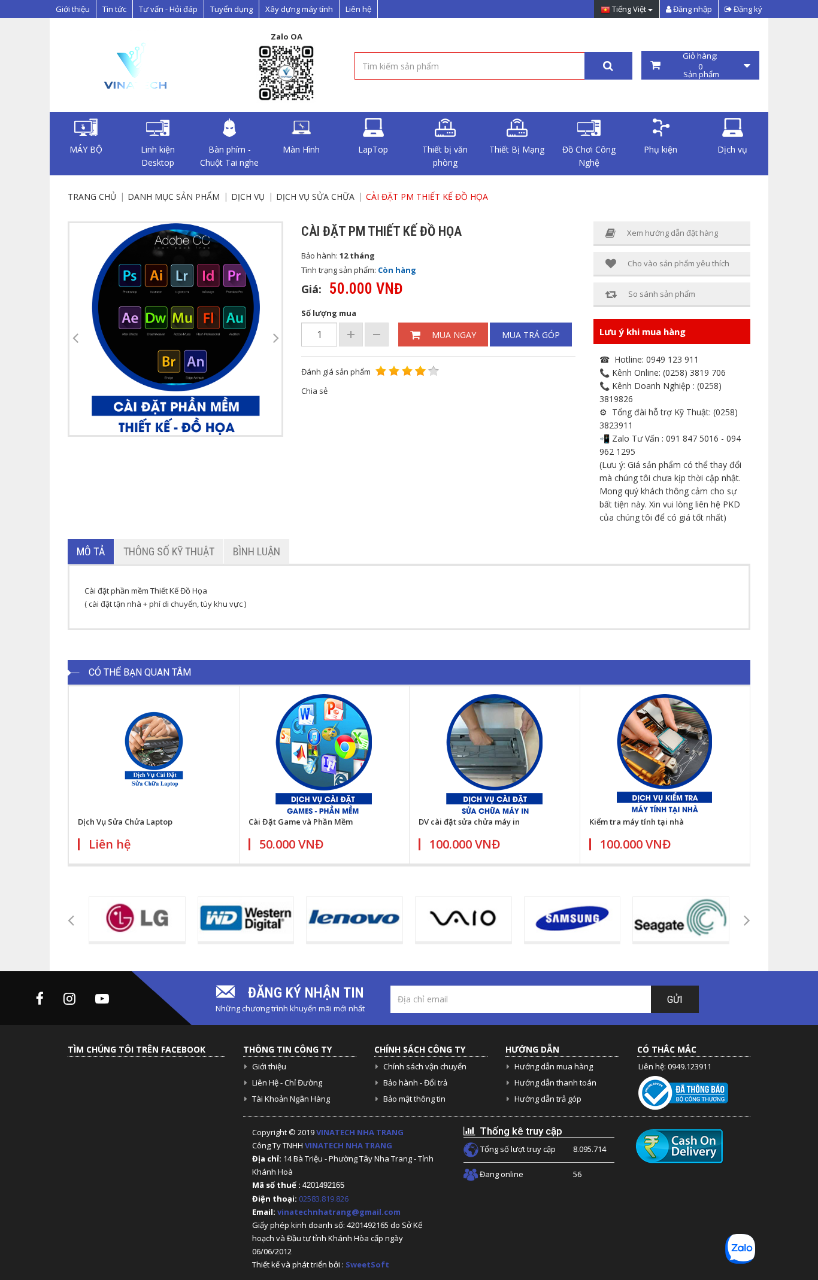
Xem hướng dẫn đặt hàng (672, 232)
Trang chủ (92, 196)
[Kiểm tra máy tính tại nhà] (665, 754)
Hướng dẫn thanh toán (555, 1082)
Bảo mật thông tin (414, 1098)
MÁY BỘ (85, 149)
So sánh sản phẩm (661, 293)
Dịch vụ (732, 149)
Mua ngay (454, 334)
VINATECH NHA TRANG (360, 1132)
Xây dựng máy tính (299, 9)
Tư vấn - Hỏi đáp (168, 9)
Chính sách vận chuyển (424, 1066)
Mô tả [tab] (91, 551)
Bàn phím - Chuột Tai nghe (229, 156)
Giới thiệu (73, 9)
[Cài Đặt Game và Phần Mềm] (325, 754)
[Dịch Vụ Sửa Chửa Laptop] (154, 754)
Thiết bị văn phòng (445, 156)
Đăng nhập (691, 9)
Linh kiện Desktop (158, 156)
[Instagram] (69, 998)
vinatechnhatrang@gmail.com (339, 1211)
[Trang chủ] (133, 65)
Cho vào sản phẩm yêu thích (678, 263)
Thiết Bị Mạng (516, 149)
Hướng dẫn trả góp (547, 1098)
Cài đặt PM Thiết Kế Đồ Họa (427, 196)
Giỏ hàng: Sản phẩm (700, 65)
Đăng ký (747, 9)
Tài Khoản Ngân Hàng (291, 1098)
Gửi (675, 999)
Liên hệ (358, 9)
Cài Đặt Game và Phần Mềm (301, 821)
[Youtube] (102, 998)
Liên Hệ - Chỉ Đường (287, 1082)
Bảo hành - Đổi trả (415, 1082)
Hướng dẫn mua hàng (553, 1066)
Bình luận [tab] (256, 551)
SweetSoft (367, 1264)
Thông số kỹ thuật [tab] (168, 551)
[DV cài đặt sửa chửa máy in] (495, 754)
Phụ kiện (660, 149)
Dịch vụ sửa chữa (315, 196)
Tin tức (114, 9)
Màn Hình (301, 149)
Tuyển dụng (231, 9)
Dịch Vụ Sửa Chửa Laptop (125, 821)
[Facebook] (40, 998)
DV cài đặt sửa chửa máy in (469, 821)
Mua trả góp (531, 334)
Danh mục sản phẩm (174, 196)
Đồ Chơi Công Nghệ (589, 156)
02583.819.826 (324, 1198)
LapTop (373, 149)
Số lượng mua (328, 313)
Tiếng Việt (629, 9)
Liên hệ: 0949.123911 (674, 1066)
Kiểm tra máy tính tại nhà (636, 821)
